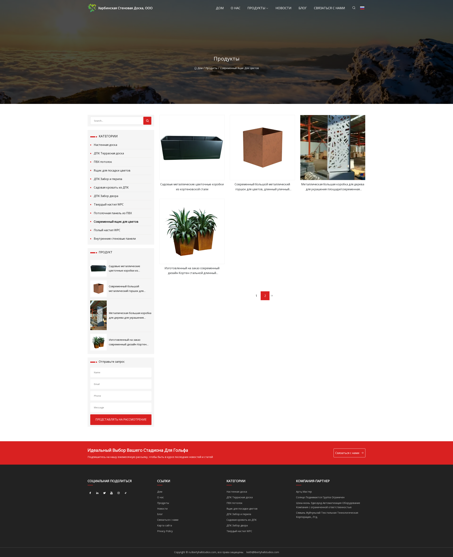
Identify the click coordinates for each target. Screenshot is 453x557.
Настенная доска (105, 145)
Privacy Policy (165, 531)
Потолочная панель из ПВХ (113, 213)
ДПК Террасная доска (109, 153)
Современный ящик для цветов (239, 68)
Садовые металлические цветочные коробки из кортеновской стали (192, 186)
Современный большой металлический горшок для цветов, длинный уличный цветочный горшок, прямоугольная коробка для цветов (262, 187)
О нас (235, 8)
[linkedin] (97, 493)
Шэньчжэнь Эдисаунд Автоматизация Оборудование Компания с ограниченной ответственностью (328, 505)
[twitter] (104, 493)
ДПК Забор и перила (108, 179)
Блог (303, 8)
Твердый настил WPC (109, 204)
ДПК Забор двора (106, 196)
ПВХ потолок (103, 162)
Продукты (256, 8)
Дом (220, 8)
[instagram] (118, 493)
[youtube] (111, 493)
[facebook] (90, 493)
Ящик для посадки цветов (112, 170)
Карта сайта (164, 525)
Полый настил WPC (107, 230)
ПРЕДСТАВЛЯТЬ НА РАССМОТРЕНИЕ (121, 419)
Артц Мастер (304, 491)
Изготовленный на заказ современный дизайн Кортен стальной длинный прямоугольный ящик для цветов (192, 270)
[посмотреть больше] (192, 147)
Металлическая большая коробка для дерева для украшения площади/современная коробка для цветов (332, 187)
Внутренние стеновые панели (115, 239)
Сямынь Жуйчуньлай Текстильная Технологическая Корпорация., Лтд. (327, 515)
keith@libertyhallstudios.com (262, 552)
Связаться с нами (329, 8)
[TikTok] (125, 493)
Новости (283, 8)
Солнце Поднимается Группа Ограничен (320, 497)
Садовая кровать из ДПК (111, 187)
